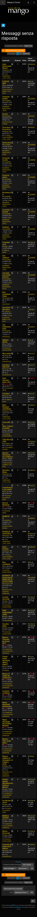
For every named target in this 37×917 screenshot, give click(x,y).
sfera (5, 430)
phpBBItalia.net (18, 907)
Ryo (5, 666)
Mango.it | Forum (13, 2)
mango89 (6, 583)
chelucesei (7, 116)
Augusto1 (6, 535)
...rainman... (7, 311)
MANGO (6, 384)
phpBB (11, 905)
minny (5, 616)
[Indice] (18, 11)
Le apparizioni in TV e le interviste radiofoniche (7, 651)
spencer (6, 850)
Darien (6, 789)
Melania (6, 131)
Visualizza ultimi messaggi (17, 864)
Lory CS (6, 355)
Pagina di (28, 46)
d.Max (5, 246)
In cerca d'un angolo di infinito (7, 121)
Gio (5, 85)
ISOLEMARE (7, 100)
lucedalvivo (7, 520)
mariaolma (7, 298)
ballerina (6, 70)
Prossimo (25, 53)
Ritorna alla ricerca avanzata (15, 50)
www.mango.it (6, 304)
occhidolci (7, 443)
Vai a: (11, 892)
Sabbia (6, 766)
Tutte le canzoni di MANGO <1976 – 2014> (7, 91)
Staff (5, 507)
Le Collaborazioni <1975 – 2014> (6, 76)
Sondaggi (6, 670)
